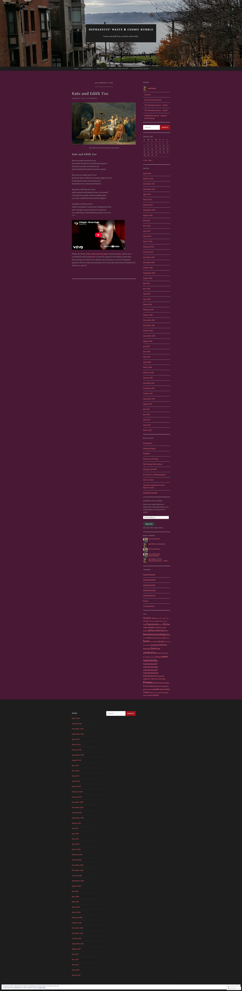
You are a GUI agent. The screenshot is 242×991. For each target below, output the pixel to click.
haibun (149, 638)
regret (151, 692)
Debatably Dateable (150, 493)
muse (165, 656)
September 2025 (149, 189)
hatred (167, 638)
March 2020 (147, 241)
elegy (145, 627)
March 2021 (147, 199)
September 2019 (149, 273)
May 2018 (146, 357)
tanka (145, 695)
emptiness (158, 627)
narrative (160, 676)
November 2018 (149, 325)
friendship (160, 634)
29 (148, 155)
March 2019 (147, 304)
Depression (152, 624)
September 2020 (149, 210)
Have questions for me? (118, 68)
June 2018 (146, 352)
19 (163, 149)
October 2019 (148, 268)
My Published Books (140, 68)
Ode (152, 679)
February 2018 (148, 373)
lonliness (162, 645)
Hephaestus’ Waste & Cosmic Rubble (121, 29)
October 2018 (148, 331)
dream (160, 624)
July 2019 (146, 283)
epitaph (164, 627)
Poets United (148, 686)
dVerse (166, 624)
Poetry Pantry (164, 683)
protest (150, 689)
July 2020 (146, 221)
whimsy (155, 695)
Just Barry (152, 544)
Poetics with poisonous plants (97, 254)
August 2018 (147, 341)
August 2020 (148, 215)
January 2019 (148, 315)
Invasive (147, 95)
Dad (144, 624)
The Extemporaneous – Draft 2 (156, 105)
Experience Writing (150, 459)
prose (145, 689)
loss (145, 649)
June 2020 (147, 226)
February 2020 (148, 247)
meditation (149, 652)
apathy (154, 618)
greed (144, 638)
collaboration (158, 621)
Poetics (155, 683)
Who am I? (101, 68)
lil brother (147, 645)
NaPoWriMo (87, 68)
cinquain (152, 621)
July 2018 (146, 346)
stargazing (165, 692)
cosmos (164, 621)
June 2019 (146, 289)
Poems (145, 601)
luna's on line (148, 480)
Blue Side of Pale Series (162, 618)
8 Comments (92, 98)
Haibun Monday (156, 638)
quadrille (156, 689)
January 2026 (148, 179)
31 (156, 155)
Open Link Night (160, 679)
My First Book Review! (152, 100)
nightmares (147, 679)
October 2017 (148, 393)
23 (152, 152)
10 (156, 146)
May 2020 (146, 231)
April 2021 (147, 194)
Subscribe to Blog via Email (152, 501)
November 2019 (149, 262)
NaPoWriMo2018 (149, 580)
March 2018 (147, 367)
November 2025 (149, 184)
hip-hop (152, 641)
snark (159, 692)
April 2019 (147, 299)
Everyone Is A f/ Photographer (154, 475)
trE (150, 539)
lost (149, 649)
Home (76, 68)
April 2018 (147, 362)
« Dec (145, 160)
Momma (158, 657)
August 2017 (147, 404)
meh (147, 657)
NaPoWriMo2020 (149, 590)
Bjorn (119, 254)
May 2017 (146, 420)
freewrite (148, 634)
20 (168, 149)
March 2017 (147, 430)
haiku (164, 638)
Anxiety (147, 618)
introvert (167, 641)
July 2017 (146, 409)
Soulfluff (146, 454)
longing (154, 645)
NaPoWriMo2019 (149, 585)
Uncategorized (148, 606)
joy (144, 645)
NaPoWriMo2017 (149, 575)
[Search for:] (156, 127)
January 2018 (148, 378)
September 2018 (149, 336)
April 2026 (147, 173)
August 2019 (147, 278)
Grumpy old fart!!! (149, 469)
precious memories (161, 686)
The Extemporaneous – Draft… (159, 560)
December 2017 (148, 383)
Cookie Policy (42, 987)
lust (158, 648)
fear (162, 630)
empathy (150, 627)
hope (155, 641)
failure (151, 630)
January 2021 (148, 205)
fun (168, 634)
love (153, 648)
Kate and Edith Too (90, 93)
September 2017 (149, 399)
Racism (162, 689)
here (93, 257)
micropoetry (152, 657)
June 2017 (146, 414)
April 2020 (147, 236)
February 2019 (148, 310)
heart (146, 641)
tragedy (149, 695)
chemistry (146, 621)
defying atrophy (149, 448)
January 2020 (148, 252)
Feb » (151, 160)
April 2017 (147, 425)
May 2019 (146, 294)
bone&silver (147, 443)
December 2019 (148, 257)
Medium (159, 653)
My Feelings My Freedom (152, 464)
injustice (161, 641)
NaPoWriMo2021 (149, 596)
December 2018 (149, 320)
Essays (145, 631)
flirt (166, 631)
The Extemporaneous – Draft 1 (156, 110)
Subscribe (149, 524)
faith (157, 630)
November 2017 (148, 388)
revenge (155, 692)
